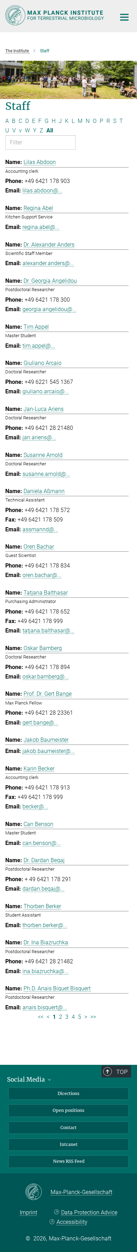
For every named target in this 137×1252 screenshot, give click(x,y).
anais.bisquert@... (44, 1007)
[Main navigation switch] (124, 17)
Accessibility (72, 1222)
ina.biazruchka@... (45, 971)
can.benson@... (41, 843)
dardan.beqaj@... (43, 888)
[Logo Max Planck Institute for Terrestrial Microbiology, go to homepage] (55, 15)
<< (41, 1017)
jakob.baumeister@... (48, 751)
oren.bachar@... (41, 575)
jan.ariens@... (39, 437)
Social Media (26, 1079)
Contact (68, 1127)
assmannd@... (40, 529)
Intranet (69, 1144)
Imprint (28, 1212)
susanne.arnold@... (46, 474)
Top (122, 1071)
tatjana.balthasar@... (48, 630)
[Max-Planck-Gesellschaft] (38, 1192)
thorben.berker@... (44, 925)
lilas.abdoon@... (42, 190)
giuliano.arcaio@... (45, 391)
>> (93, 1017)
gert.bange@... (40, 722)
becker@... (35, 806)
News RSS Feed (68, 1161)
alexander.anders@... (48, 263)
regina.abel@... (40, 227)
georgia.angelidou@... (49, 309)
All (49, 130)
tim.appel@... (38, 345)
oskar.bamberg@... (45, 676)
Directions (68, 1093)
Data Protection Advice (89, 1212)
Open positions (68, 1110)
